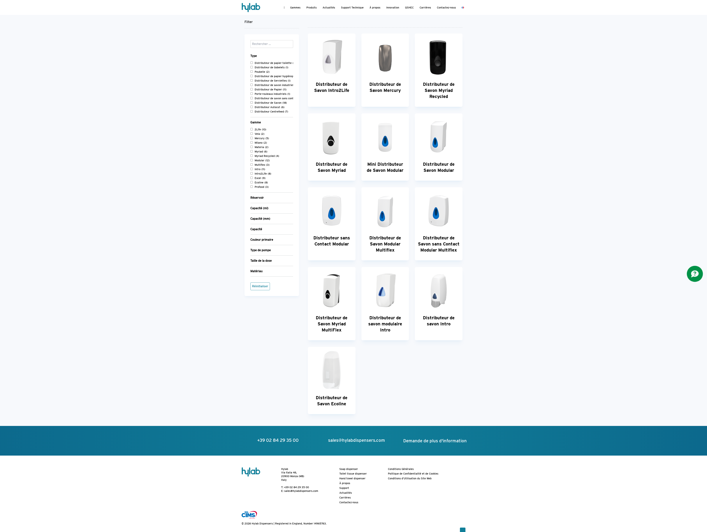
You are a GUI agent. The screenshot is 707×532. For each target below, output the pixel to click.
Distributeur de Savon (271, 102)
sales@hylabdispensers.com (301, 490)
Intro (260, 169)
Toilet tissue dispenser (353, 473)
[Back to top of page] (462, 530)
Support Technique (352, 7)
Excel (260, 178)
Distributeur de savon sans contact (278, 98)
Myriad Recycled (267, 155)
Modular (262, 160)
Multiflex (262, 164)
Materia (261, 147)
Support (344, 488)
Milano (261, 142)
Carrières (425, 7)
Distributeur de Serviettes (273, 80)
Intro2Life (263, 173)
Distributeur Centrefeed (271, 111)
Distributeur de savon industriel (276, 85)
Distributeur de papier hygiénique (277, 76)
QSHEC (409, 7)
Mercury (262, 138)
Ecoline (261, 182)
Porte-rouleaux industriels (272, 93)
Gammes (295, 7)
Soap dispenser (348, 469)
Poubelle (262, 71)
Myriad (261, 151)
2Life (260, 129)
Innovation (392, 7)
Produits (311, 7)
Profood (262, 186)
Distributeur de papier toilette (276, 63)
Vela (259, 133)
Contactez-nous (446, 7)
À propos (375, 7)
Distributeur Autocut (269, 107)
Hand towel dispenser (352, 478)
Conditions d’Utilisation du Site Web (410, 478)
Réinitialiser (260, 286)
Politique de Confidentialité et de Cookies (413, 473)
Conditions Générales (401, 469)
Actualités (329, 7)
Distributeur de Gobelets (271, 67)
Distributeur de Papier (270, 89)
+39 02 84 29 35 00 (296, 487)
